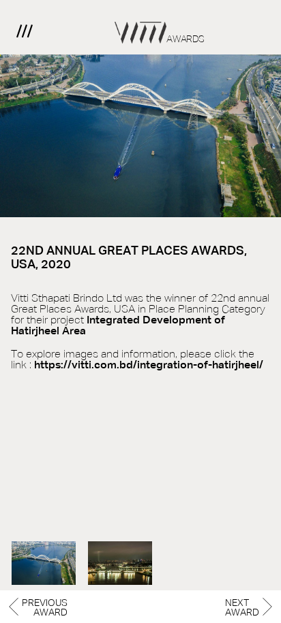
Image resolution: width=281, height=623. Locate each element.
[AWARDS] (140, 22)
